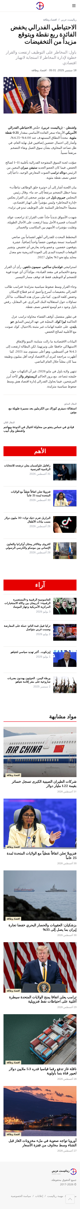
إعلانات (39, 1196)
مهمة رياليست (55, 1196)
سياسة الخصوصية (21, 1196)
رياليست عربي (69, 19)
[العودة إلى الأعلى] (70, 1199)
